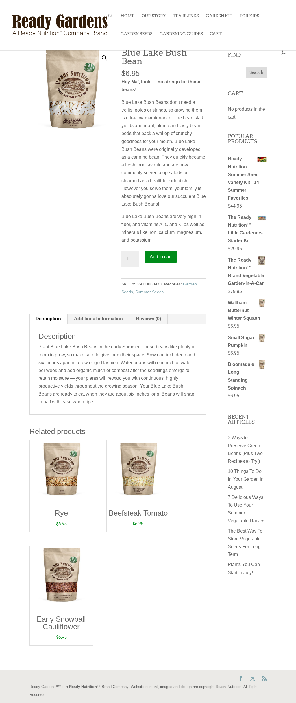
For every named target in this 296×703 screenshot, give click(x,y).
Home (127, 16)
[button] (104, 58)
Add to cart (161, 256)
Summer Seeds (149, 292)
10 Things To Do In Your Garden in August (246, 479)
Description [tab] (48, 318)
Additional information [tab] (98, 318)
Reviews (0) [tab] (148, 318)
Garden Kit (219, 16)
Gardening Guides (181, 34)
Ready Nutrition (83, 687)
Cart (216, 34)
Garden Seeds (136, 34)
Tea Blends (186, 16)
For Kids (249, 16)
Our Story (154, 16)
